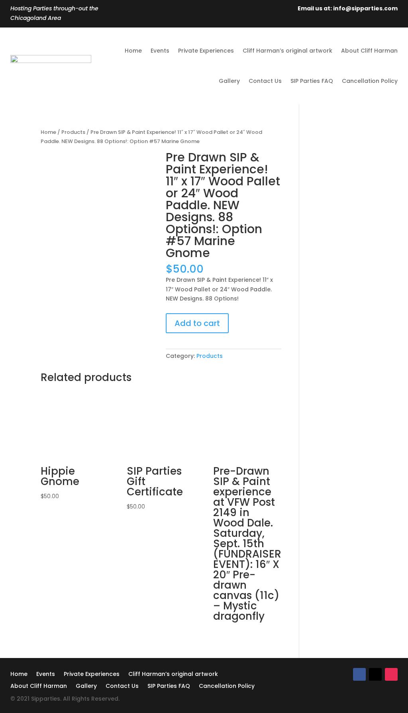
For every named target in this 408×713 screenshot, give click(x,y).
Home (133, 51)
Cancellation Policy (370, 81)
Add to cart (197, 323)
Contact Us (265, 81)
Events (160, 51)
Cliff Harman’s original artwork (287, 51)
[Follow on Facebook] (359, 674)
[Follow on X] (375, 674)
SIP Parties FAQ (311, 81)
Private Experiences (206, 51)
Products (73, 132)
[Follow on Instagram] (391, 674)
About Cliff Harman (369, 51)
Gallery (229, 81)
